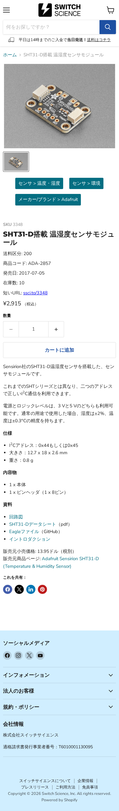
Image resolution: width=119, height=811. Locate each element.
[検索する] (107, 27)
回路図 (16, 517)
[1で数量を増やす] (56, 329)
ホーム (10, 55)
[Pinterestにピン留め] (42, 589)
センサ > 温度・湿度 (39, 183)
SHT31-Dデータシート (32, 524)
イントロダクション (29, 539)
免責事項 (90, 787)
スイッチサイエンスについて (45, 781)
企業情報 (85, 781)
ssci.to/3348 (35, 293)
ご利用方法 (65, 787)
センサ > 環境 (86, 183)
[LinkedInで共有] (30, 589)
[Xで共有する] (19, 589)
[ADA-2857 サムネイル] (16, 161)
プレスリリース (35, 787)
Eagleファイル (24, 531)
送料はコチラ (99, 40)
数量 (7, 316)
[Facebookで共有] (7, 589)
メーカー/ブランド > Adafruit (48, 199)
